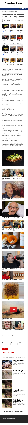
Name (3, 342)
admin (2, 18)
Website (20, 342)
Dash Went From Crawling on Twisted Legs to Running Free (18, 371)
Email (11, 342)
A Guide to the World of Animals (18, 360)
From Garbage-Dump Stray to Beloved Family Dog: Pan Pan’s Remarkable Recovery (18, 381)
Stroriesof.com (14, 3)
